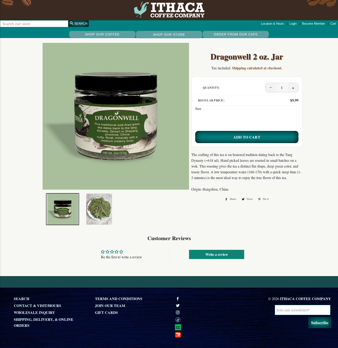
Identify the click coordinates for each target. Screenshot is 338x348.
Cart (333, 23)
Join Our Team (110, 305)
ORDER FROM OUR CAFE (236, 34)
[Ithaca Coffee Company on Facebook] (178, 298)
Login (293, 23)
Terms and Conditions (118, 298)
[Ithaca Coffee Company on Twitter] (178, 305)
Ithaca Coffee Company (305, 298)
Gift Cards (106, 312)
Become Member (313, 23)
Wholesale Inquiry (34, 312)
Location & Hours (272, 23)
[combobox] (34, 23)
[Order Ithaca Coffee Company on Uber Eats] (213, 327)
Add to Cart (247, 137)
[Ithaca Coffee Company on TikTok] (213, 319)
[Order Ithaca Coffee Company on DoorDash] (213, 334)
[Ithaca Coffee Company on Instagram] (178, 312)
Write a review (216, 254)
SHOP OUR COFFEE (102, 34)
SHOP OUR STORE (169, 34)
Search (21, 298)
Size (198, 108)
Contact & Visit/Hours (37, 305)
